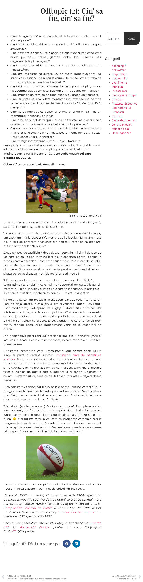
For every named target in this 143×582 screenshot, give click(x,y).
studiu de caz (121, 128)
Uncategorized (121, 133)
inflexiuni (117, 86)
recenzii (117, 116)
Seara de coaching (124, 120)
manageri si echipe (124, 95)
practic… (117, 99)
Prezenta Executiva (124, 103)
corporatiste (120, 74)
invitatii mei (119, 91)
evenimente (119, 82)
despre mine (120, 78)
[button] (67, 544)
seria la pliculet (122, 124)
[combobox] (114, 38)
